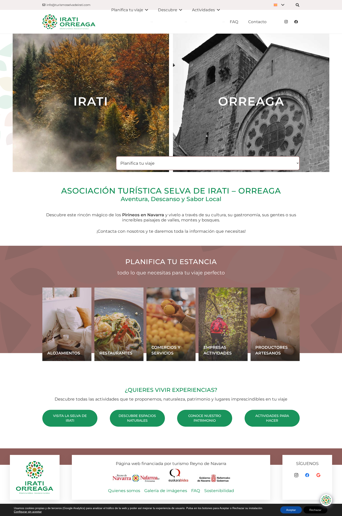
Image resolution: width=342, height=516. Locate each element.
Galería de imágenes (165, 490)
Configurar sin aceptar (28, 511)
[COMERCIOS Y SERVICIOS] (171, 324)
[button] (279, 5)
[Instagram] (286, 21)
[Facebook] (296, 21)
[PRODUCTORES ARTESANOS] (275, 324)
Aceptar (291, 509)
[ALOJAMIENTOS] (66, 324)
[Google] (318, 475)
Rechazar (315, 509)
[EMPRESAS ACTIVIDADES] (223, 324)
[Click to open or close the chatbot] (326, 500)
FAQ (195, 490)
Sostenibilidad (219, 490)
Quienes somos (124, 490)
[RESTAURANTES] (118, 324)
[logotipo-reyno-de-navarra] (136, 475)
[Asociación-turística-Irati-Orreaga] (68, 21)
